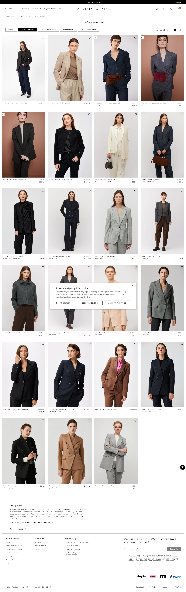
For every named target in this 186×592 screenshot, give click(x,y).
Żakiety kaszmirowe (48, 30)
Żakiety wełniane (27, 30)
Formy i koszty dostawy (14, 549)
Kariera (37, 549)
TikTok (178, 587)
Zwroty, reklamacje (12, 553)
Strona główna (10, 16)
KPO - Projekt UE (33, 587)
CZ (47, 587)
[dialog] (93, 296)
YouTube (153, 587)
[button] (156, 8)
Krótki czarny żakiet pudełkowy (60, 179)
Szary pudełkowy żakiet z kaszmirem (16, 333)
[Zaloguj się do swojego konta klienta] (164, 8)
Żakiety (28, 16)
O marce (38, 542)
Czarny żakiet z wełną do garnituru (15, 409)
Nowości (93, 2)
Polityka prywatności (72, 545)
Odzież (21, 16)
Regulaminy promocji (72, 549)
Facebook (140, 587)
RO (51, 587)
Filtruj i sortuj (159, 30)
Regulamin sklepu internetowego (77, 542)
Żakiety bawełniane (88, 30)
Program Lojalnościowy (14, 545)
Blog (36, 553)
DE (43, 587)
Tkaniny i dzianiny (41, 545)
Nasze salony (11, 560)
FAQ (7, 563)
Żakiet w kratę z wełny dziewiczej (15, 103)
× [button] (132, 285)
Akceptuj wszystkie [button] (117, 303)
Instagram (166, 587)
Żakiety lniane (68, 30)
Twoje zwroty (10, 556)
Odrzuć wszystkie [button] (90, 303)
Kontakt (8, 542)
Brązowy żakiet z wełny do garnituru (108, 409)
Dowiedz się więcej (83, 297)
